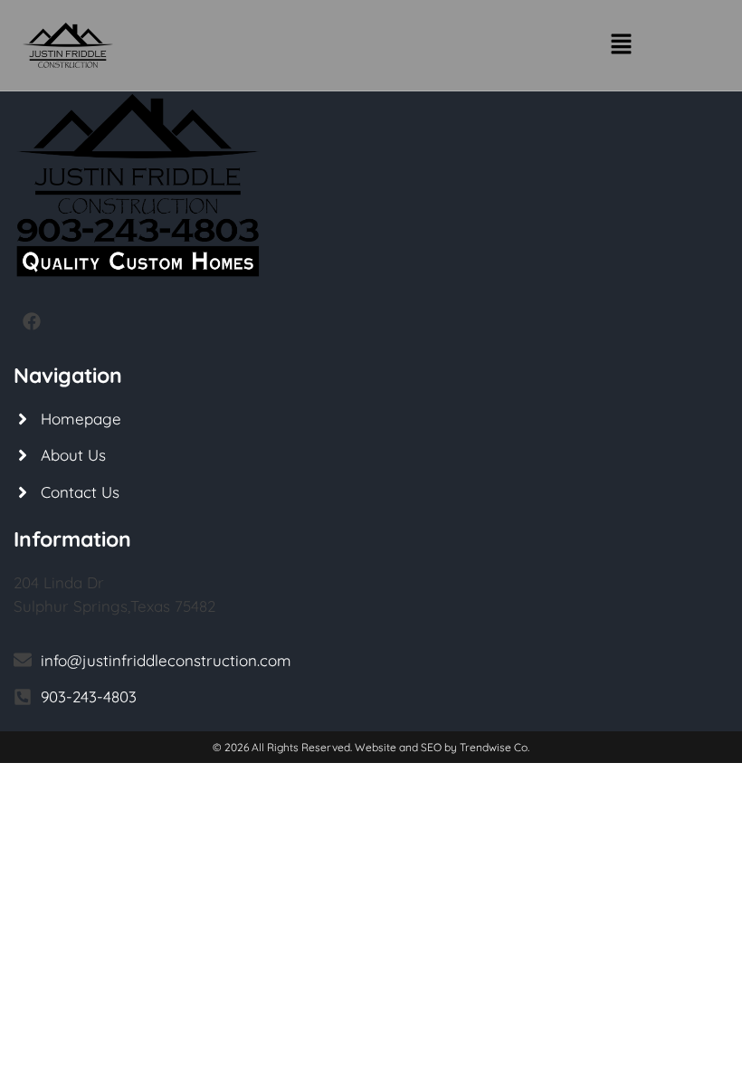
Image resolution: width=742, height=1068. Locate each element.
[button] (621, 44)
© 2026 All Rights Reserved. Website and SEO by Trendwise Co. (371, 747)
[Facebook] (32, 321)
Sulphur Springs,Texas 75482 (114, 605)
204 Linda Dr (59, 582)
